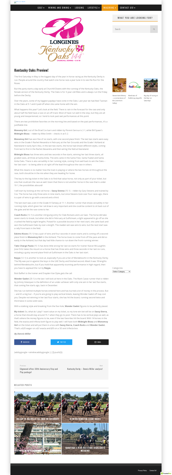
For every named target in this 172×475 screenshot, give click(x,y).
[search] (154, 29)
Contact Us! (127, 7)
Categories (117, 268)
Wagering (109, 7)
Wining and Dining (58, 7)
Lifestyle (93, 7)
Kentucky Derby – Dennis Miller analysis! (85, 367)
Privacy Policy (142, 470)
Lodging (79, 7)
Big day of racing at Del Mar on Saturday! (151, 98)
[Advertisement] (135, 54)
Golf (40, 7)
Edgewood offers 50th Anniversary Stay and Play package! (39, 369)
